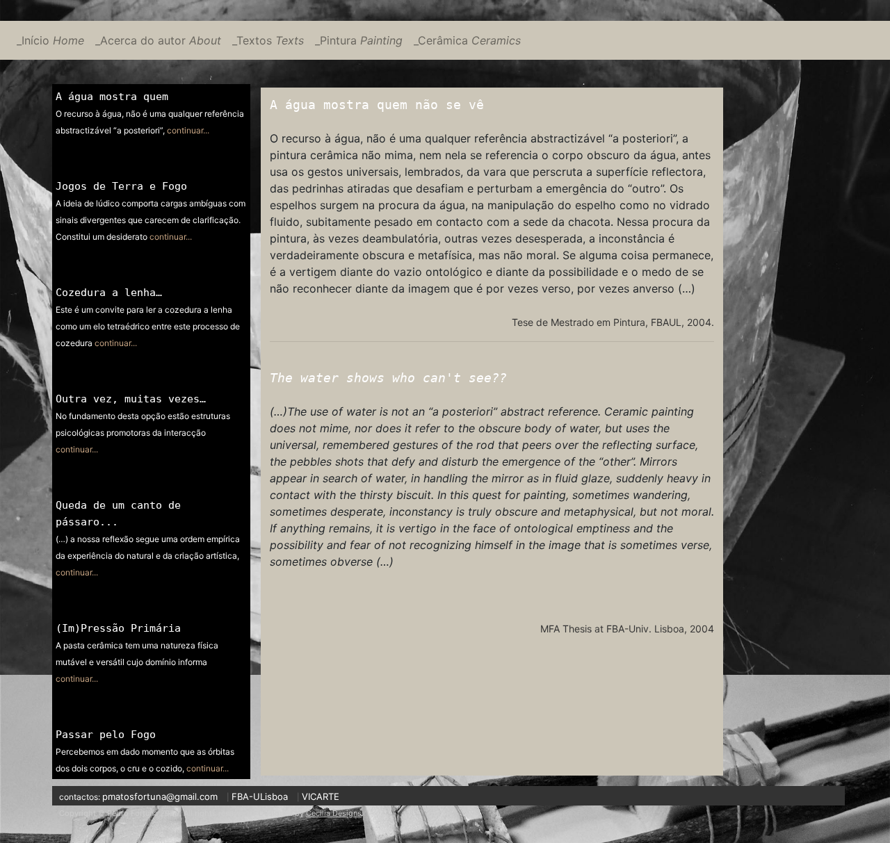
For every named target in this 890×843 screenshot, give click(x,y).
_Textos (268, 40)
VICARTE (320, 796)
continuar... (188, 130)
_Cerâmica (467, 40)
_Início (50, 40)
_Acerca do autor (158, 40)
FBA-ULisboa (260, 796)
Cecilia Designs (334, 813)
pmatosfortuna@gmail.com (160, 796)
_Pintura (359, 40)
